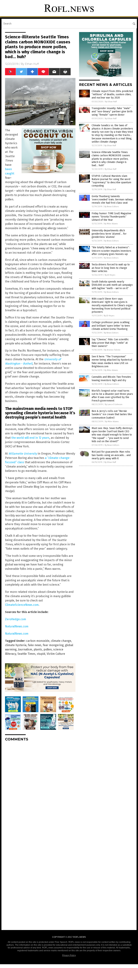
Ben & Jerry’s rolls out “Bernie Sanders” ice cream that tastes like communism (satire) (112, 414)
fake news (34, 645)
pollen (47, 649)
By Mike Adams (111, 224)
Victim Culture (56, 653)
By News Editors (111, 206)
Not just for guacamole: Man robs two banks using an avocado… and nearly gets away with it (111, 455)
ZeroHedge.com (15, 619)
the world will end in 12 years (30, 437)
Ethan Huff (32, 64)
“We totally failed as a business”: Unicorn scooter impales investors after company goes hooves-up (111, 250)
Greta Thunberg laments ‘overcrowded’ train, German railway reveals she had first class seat (112, 199)
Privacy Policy (69, 955)
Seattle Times (26, 653)
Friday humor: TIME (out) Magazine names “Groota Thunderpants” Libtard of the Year (111, 216)
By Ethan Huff (111, 101)
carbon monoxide (37, 641)
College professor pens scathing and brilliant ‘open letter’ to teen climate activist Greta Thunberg (111, 325)
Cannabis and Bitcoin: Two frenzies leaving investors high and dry (111, 378)
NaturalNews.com (16, 626)
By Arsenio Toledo (112, 350)
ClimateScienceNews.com (22, 605)
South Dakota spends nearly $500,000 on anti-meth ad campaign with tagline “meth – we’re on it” (112, 285)
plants (38, 649)
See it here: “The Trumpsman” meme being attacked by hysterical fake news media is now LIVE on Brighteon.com (112, 361)
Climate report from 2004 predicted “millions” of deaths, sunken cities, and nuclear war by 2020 (112, 94)
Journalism (25, 649)
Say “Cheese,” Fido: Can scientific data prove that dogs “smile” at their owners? (110, 342)
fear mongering (53, 645)
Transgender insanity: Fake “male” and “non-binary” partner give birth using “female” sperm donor (112, 111)
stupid (41, 653)
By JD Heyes (110, 275)
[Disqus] (40, 789)
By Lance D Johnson (113, 404)
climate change (61, 641)
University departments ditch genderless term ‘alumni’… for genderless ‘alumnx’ (109, 234)
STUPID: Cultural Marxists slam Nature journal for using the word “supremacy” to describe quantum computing (111, 180)
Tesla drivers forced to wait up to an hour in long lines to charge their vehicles (111, 268)
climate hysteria (15, 645)
